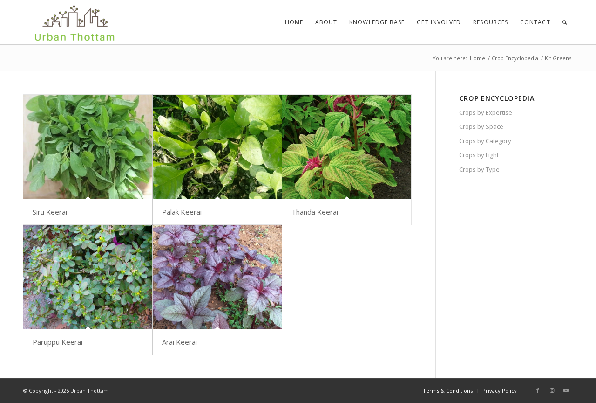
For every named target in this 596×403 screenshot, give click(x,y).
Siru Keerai (50, 211)
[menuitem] (294, 22)
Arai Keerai (179, 342)
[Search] (564, 22)
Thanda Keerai (314, 211)
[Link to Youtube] (566, 390)
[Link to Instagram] (552, 390)
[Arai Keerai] (217, 277)
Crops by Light (479, 155)
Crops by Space (481, 126)
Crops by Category (485, 141)
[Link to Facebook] (538, 390)
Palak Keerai (182, 211)
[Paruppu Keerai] (87, 277)
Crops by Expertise (485, 112)
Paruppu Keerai (57, 342)
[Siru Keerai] (87, 147)
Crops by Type (479, 169)
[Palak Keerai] (217, 147)
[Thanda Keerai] (346, 147)
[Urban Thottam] (73, 22)
